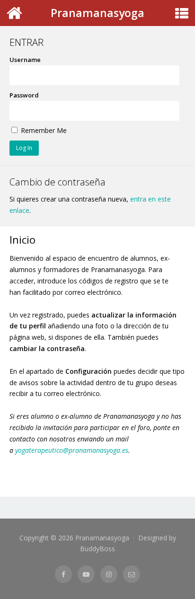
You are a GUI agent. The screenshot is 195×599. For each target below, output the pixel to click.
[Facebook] (63, 574)
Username (25, 60)
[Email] (131, 574)
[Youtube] (86, 574)
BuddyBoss (97, 548)
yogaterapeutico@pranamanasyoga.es (71, 450)
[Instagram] (108, 574)
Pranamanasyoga (97, 12)
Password (24, 95)
